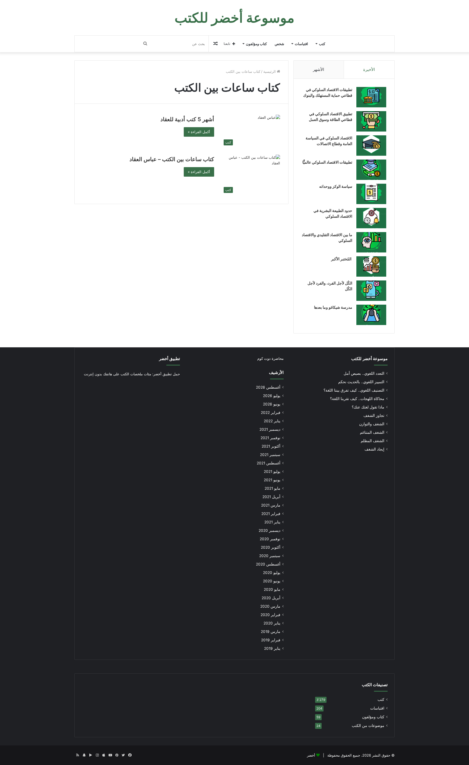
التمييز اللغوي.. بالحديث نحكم (361, 382)
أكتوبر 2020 (270, 547)
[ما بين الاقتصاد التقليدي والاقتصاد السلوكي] (371, 242)
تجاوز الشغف (373, 415)
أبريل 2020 (271, 598)
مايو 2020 (272, 589)
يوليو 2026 (271, 396)
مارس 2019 (270, 631)
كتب (322, 44)
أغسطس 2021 (268, 463)
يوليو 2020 (271, 572)
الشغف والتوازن (371, 424)
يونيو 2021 (272, 480)
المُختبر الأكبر (341, 259)
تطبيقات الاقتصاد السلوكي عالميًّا (327, 162)
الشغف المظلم (372, 441)
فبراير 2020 (270, 615)
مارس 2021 (270, 505)
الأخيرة (369, 69)
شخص (279, 44)
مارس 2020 (270, 606)
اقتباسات (301, 44)
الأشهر (318, 69)
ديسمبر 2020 (269, 530)
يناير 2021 (272, 522)
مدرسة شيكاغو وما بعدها (333, 307)
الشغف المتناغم (372, 432)
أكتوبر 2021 (271, 446)
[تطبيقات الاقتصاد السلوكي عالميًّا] (371, 170)
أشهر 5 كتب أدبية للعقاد (187, 119)
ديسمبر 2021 (269, 429)
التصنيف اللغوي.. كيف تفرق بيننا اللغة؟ (354, 390)
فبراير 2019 (270, 640)
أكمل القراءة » (199, 132)
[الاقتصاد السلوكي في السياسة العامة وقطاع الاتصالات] (371, 145)
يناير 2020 (272, 623)
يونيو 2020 (271, 581)
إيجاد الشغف (374, 449)
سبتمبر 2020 (269, 556)
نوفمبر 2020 (270, 539)
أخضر (311, 755)
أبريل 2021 (271, 497)
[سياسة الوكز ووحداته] (371, 194)
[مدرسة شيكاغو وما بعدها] (371, 315)
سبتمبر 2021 (270, 454)
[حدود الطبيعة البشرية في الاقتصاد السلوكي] (371, 218)
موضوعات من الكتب (368, 725)
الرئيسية (270, 71)
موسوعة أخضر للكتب (369, 358)
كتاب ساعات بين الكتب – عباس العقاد (171, 159)
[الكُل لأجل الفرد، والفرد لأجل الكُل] (371, 290)
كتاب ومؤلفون (256, 44)
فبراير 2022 (270, 412)
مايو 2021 (272, 488)
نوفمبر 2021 (270, 438)
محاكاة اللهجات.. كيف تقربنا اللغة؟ (357, 398)
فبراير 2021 (270, 513)
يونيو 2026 (271, 404)
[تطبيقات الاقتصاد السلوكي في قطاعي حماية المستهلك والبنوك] (371, 97)
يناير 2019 (272, 648)
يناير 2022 (272, 421)
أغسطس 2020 (268, 564)
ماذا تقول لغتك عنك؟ (368, 407)
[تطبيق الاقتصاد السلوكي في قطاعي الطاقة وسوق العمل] (371, 121)
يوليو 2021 (272, 471)
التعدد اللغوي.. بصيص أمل (364, 373)
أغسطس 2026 (268, 387)
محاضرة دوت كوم (270, 358)
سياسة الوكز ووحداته (335, 186)
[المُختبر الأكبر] (371, 266)
